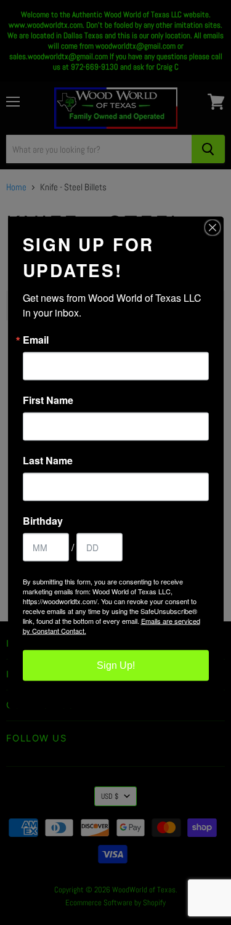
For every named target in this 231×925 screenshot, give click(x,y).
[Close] (212, 227)
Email (36, 340)
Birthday (43, 521)
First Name (48, 400)
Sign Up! (116, 665)
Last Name (48, 461)
